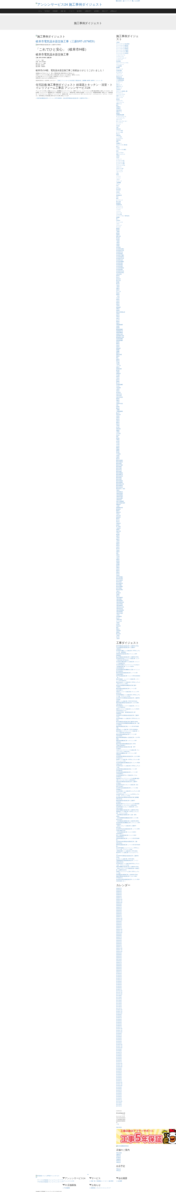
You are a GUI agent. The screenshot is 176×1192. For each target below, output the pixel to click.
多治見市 (118, 392)
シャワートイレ (120, 56)
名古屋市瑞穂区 (120, 261)
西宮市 (118, 566)
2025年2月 (119, 915)
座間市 (118, 529)
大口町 (118, 362)
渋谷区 (118, 455)
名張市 (118, 416)
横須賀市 (118, 509)
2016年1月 (119, 1027)
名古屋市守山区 (120, 258)
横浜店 (119, 1154)
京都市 (118, 402)
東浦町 (118, 282)
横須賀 (118, 534)
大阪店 (119, 1157)
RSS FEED (119, 1127)
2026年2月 (119, 896)
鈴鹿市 (118, 406)
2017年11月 (119, 992)
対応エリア (105, 11)
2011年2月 (119, 1104)
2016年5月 (119, 1021)
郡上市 (118, 383)
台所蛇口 (118, 108)
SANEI (118, 192)
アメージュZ (119, 170)
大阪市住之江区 (120, 607)
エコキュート (119, 81)
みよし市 (118, 291)
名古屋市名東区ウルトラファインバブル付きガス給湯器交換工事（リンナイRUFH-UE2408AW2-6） (127, 666)
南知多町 (118, 307)
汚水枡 (118, 148)
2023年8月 (119, 935)
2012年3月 (119, 1096)
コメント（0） (99, 80)
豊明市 (118, 294)
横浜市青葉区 (119, 460)
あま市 (118, 320)
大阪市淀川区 (119, 608)
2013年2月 (119, 1079)
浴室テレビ (119, 103)
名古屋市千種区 (120, 255)
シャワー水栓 (119, 130)
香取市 (118, 629)
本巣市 (118, 391)
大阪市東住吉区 (120, 602)
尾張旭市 (118, 348)
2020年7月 (119, 962)
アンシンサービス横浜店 (122, 45)
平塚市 (118, 514)
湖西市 (118, 400)
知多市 (118, 318)
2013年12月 (119, 1063)
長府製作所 (119, 195)
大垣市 (118, 378)
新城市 (118, 342)
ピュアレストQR (120, 162)
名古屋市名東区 (120, 249)
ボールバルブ (119, 138)
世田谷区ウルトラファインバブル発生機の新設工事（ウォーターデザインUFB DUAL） (127, 779)
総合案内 (119, 1)
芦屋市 (118, 542)
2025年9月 (119, 904)
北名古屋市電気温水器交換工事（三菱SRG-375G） (75, 98)
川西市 (118, 558)
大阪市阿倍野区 (120, 610)
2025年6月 (119, 909)
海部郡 (118, 327)
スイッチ (118, 124)
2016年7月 (119, 1017)
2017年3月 (119, 1005)
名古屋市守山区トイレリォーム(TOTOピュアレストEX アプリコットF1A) (127, 794)
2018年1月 (119, 989)
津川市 (118, 574)
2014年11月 (119, 1046)
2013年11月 (119, 1065)
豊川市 (118, 283)
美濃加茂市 (119, 369)
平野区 (118, 594)
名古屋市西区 (119, 269)
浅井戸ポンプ (119, 86)
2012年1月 (119, 1099)
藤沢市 (118, 518)
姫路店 (119, 1159)
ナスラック (119, 225)
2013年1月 (119, 1080)
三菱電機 (84, 80)
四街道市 (118, 626)
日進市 (118, 313)
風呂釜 (118, 99)
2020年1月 (119, 972)
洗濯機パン (119, 143)
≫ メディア (108, 1188)
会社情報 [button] (96, 11)
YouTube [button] (47, 11)
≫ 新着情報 (92, 1188)
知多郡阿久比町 (120, 335)
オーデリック (119, 200)
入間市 (118, 635)
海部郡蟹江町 (119, 331)
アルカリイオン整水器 (121, 145)
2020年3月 (119, 968)
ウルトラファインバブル (122, 62)
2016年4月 (119, 1022)
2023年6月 (119, 938)
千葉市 (118, 533)
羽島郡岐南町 (119, 324)
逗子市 (118, 520)
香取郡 (118, 632)
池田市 (118, 551)
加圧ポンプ (119, 84)
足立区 (118, 427)
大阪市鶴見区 (119, 605)
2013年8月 (119, 1069)
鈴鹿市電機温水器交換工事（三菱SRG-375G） (127, 810)
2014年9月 (119, 1049)
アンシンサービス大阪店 (122, 50)
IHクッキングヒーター (121, 121)
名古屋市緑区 (119, 264)
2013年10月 (119, 1066)
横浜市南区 (119, 471)
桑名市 (118, 408)
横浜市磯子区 (119, 474)
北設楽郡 (118, 387)
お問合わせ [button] (113, 11)
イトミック (119, 212)
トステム (118, 211)
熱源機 (118, 67)
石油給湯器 (119, 70)
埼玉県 (118, 239)
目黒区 (118, 449)
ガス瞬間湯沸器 (120, 80)
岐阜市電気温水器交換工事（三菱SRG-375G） (127, 646)
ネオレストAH (119, 168)
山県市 (118, 389)
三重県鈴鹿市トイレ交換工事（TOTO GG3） (127, 851)
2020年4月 (119, 967)
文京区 (118, 444)
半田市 (118, 316)
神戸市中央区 (119, 578)
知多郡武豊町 (119, 339)
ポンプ (118, 83)
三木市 (118, 556)
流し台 (118, 133)
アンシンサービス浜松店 (122, 53)
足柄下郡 (118, 531)
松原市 (118, 569)
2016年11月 (119, 1011)
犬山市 (118, 297)
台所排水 (118, 89)
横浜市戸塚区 (119, 465)
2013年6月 (119, 1073)
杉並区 (118, 435)
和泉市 (118, 572)
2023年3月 (119, 943)
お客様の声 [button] (87, 11)
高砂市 (118, 570)
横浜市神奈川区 (120, 484)
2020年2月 (119, 970)
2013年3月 (119, 1077)
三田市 (118, 540)
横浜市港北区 (119, 487)
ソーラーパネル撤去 (121, 149)
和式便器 (118, 61)
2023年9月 (119, 934)
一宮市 (118, 296)
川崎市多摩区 (119, 498)
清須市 (118, 345)
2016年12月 (119, 1010)
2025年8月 (119, 905)
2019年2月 (119, 976)
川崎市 (118, 490)
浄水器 (118, 126)
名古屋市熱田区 (120, 257)
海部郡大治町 (119, 334)
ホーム (40, 11)
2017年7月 (119, 998)
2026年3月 (119, 894)
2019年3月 (119, 975)
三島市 (118, 638)
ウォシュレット (120, 64)
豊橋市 (118, 356)
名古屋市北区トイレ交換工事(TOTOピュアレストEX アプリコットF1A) (127, 864)
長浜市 (118, 419)
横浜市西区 (119, 466)
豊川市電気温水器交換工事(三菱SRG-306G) (127, 721)
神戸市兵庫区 (119, 589)
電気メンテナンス (120, 154)
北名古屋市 (119, 274)
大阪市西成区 (119, 600)
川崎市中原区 (119, 496)
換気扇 (118, 113)
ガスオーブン (119, 100)
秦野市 (118, 536)
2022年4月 (119, 957)
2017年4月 (119, 1003)
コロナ (118, 223)
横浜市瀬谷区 (119, 462)
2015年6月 (119, 1036)
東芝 (117, 198)
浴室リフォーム (120, 96)
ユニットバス (119, 97)
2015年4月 (119, 1039)
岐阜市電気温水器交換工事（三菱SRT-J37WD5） (66, 41)
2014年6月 (119, 1054)
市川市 (118, 637)
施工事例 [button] (79, 11)
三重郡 (118, 409)
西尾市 (118, 304)
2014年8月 (119, 1050)
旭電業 (118, 217)
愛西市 (118, 353)
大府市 (118, 305)
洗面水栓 (118, 129)
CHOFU (118, 220)
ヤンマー (118, 193)
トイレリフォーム (120, 55)
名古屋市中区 (119, 252)
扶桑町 (118, 351)
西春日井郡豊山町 (120, 312)
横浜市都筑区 (119, 473)
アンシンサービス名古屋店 (68, 80)
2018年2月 (119, 987)
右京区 (118, 446)
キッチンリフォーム (121, 116)
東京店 (119, 1168)
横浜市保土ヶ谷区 (120, 488)
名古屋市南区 (119, 253)
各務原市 (118, 373)
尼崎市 (118, 555)
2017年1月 (119, 1008)
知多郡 (118, 310)
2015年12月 (119, 1028)
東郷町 (118, 350)
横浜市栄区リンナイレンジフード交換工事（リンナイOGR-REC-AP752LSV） (127, 731)
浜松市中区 (119, 394)
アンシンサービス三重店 (122, 51)
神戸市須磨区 (119, 586)
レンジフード (119, 122)
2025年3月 (119, 913)
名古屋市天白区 (120, 271)
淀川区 (118, 452)
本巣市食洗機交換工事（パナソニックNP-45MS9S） (50, 98)
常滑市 (118, 293)
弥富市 (118, 367)
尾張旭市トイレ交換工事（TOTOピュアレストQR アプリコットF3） (127, 812)
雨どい (118, 146)
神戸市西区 (119, 588)
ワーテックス (119, 222)
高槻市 (118, 544)
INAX (117, 174)
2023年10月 (119, 932)
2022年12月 (119, 948)
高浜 (117, 357)
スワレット (119, 159)
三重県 (118, 231)
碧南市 (118, 290)
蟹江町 (118, 370)
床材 (117, 141)
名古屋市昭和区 (120, 268)
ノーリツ (118, 176)
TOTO (117, 157)
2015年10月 (119, 1032)
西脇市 (118, 559)
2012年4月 (119, 1095)
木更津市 (118, 630)
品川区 (118, 441)
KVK (117, 185)
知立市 (118, 277)
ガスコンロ (119, 119)
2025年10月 (119, 902)
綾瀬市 (118, 525)
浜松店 (119, 1160)
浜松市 (118, 421)
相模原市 (118, 504)
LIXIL (117, 173)
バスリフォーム (120, 102)
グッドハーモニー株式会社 (122, 215)
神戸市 (118, 548)
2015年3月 (119, 1041)
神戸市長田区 (119, 580)
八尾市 (118, 615)
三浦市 (118, 506)
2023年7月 (119, 937)
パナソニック (119, 171)
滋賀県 (118, 234)
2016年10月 (119, 1013)
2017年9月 (119, 995)
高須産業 (118, 203)
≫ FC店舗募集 (66, 1188)
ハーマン (118, 209)
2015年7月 (119, 1035)
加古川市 (118, 515)
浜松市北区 (119, 395)
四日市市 (118, 414)
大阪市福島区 (119, 597)
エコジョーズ (119, 69)
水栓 (117, 127)
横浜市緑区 (119, 463)
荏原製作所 (119, 204)
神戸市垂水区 (119, 583)
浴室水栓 (118, 135)
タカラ (118, 187)
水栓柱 (118, 156)
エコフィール (119, 75)
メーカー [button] (71, 11)
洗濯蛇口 (118, 107)
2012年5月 (119, 1093)
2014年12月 (119, 1044)
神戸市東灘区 (119, 577)
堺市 (117, 553)
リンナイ (118, 178)
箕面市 (118, 376)
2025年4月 (119, 912)
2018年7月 (119, 980)
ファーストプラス (120, 94)
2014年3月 (119, 1058)
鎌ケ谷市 (118, 633)
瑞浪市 (118, 359)
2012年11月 (119, 1084)
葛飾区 (118, 430)
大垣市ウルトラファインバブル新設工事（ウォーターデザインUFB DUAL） (127, 750)
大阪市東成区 (119, 611)
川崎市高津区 (119, 495)
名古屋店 (119, 1152)
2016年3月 (119, 1024)
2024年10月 (119, 920)
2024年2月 (119, 926)
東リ (117, 219)
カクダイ (118, 190)
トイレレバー (119, 59)
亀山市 (118, 413)
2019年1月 (119, 978)
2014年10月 (119, 1047)
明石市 (118, 545)
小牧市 (118, 286)
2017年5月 (119, 1002)
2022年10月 (119, 951)
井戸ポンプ (119, 88)
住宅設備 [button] (55, 11)
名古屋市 (118, 247)
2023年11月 (119, 931)
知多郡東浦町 (119, 340)
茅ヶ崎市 (118, 526)
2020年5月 (119, 965)
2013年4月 (119, 1076)
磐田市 (118, 422)
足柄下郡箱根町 (120, 501)
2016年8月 (119, 1016)
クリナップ (119, 181)
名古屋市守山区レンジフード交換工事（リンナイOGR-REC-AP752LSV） (127, 659)
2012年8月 (119, 1088)
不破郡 (118, 364)
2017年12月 (119, 991)
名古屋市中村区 (120, 272)
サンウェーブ (119, 208)
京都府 (118, 245)
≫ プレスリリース (99, 1188)
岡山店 (119, 1162)
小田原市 (118, 528)
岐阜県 (88, 80)
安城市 (118, 326)
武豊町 (118, 372)
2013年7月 (119, 1071)
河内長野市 (119, 616)
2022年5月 (119, 956)
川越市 (118, 622)
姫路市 (118, 539)
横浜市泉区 (119, 479)
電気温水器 (78, 80)
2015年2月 (119, 1043)
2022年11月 (119, 950)
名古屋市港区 (119, 263)
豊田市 (118, 343)
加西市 (118, 567)
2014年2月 (119, 1060)
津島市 (118, 309)
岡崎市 (118, 323)
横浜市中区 (119, 469)
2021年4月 (119, 959)
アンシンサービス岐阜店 (122, 48)
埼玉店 (119, 1170)
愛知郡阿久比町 (120, 337)
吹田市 (118, 547)
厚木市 (118, 521)
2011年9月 (119, 1103)
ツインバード (119, 206)
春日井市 (118, 279)
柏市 (117, 627)
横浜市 (118, 458)
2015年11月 (119, 1030)
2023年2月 (119, 945)
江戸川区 (118, 433)
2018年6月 (119, 981)
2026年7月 (119, 888)
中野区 (118, 439)
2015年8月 (119, 1033)
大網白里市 (119, 619)
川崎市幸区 (119, 499)
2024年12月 (119, 918)
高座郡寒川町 (119, 507)
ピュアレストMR (120, 163)
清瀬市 (118, 457)
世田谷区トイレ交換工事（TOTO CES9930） (127, 729)
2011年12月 (119, 1101)
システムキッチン (120, 118)
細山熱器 (118, 189)
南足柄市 (118, 517)
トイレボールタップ (121, 58)
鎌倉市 (118, 510)
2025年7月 (119, 907)
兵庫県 (118, 244)
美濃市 (118, 381)
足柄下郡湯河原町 (120, 503)
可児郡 (118, 375)
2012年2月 (119, 1098)
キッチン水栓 (119, 132)
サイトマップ (127, 1)
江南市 (118, 285)
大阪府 (118, 242)
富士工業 (118, 201)
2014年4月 (119, 1057)
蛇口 (117, 105)
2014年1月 (119, 1062)
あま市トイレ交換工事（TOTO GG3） (125, 859)
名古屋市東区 (119, 266)
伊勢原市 (118, 523)
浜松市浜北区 (119, 397)
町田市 (118, 424)
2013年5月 (119, 1074)
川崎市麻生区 (119, 492)
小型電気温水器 (120, 78)
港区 (117, 436)
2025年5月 (119, 910)
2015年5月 (119, 1038)
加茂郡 (118, 564)
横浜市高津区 (119, 482)
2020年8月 (119, 961)
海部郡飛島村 (119, 332)
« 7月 (117, 1124)
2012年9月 (119, 1087)
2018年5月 (119, 983)
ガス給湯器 (119, 66)
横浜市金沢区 (119, 476)
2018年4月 (119, 984)
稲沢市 (118, 315)
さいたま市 (119, 621)
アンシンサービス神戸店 (122, 47)
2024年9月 (119, 921)
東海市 (118, 321)
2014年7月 (119, 1052)
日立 (117, 197)
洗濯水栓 (118, 140)
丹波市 (118, 575)
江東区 (118, 432)
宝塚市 (118, 550)
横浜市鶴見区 (119, 485)
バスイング (119, 73)
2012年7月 (119, 1090)
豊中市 (118, 596)
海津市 (118, 299)
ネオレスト (119, 167)
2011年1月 (119, 1106)
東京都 (118, 238)
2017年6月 (119, 1000)
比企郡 (118, 624)
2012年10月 (119, 1085)
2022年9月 (119, 953)
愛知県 (118, 228)
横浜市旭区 (119, 468)
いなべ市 (118, 365)
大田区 (118, 425)
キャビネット (119, 92)
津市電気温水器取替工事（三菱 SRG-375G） (127, 874)
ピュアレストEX (120, 160)
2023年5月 (119, 940)
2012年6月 (119, 1092)
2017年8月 (119, 997)
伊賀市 (118, 417)
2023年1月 (119, 946)
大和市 (118, 537)
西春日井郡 (119, 354)
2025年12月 (119, 899)
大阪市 (118, 591)
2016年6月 (119, 1019)
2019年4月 (119, 973)
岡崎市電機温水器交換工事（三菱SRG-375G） (127, 866)
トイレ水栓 (119, 137)
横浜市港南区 (119, 481)
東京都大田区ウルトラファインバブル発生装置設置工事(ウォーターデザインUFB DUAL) (127, 804)
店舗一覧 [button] (63, 11)
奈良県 (118, 561)
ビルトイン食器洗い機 (121, 91)
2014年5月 (119, 1055)
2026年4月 (119, 893)
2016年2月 (119, 1025)
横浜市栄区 (119, 477)
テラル (118, 184)
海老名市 (118, 512)
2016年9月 (119, 1014)
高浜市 (118, 361)
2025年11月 (119, 901)
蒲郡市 (118, 288)
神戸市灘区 (119, 585)
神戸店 (119, 1155)
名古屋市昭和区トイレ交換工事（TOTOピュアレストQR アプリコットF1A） (128, 695)
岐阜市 (92, 80)
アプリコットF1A (120, 165)
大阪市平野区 (119, 604)
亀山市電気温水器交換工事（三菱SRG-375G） (127, 657)
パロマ (118, 179)
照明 (117, 151)
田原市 (118, 302)
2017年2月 (119, 1006)
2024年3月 (119, 924)
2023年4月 (119, 942)
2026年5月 (119, 891)
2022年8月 (119, 954)
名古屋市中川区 (120, 250)
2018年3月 (119, 986)
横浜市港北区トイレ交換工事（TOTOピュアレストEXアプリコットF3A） (128, 682)
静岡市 (118, 398)
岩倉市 (118, 346)
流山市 (118, 618)
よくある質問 (136, 1)
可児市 (118, 386)
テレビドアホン (120, 152)
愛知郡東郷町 (119, 329)
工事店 (59, 80)
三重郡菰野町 (119, 411)
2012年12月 (119, 1082)
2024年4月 (119, 923)
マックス (118, 227)
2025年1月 (119, 916)
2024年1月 (119, 927)
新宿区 (118, 438)
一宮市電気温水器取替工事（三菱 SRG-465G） (128, 821)
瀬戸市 (118, 275)
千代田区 (118, 454)
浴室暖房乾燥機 (120, 115)
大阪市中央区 (119, 613)
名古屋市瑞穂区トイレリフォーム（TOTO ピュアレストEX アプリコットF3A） (127, 848)
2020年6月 (119, 964)
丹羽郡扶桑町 (119, 384)
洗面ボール (119, 111)
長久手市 (118, 280)
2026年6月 (119, 890)
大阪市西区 (119, 599)
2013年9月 (119, 1068)
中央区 (118, 443)
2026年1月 (119, 898)
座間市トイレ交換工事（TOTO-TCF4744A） (127, 701)
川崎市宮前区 (119, 493)
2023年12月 (119, 929)
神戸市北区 (119, 581)
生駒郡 (118, 563)
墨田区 (118, 447)
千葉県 (118, 241)
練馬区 (118, 451)
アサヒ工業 (119, 214)
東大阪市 (118, 593)
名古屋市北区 (119, 260)
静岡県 (118, 233)
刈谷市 (118, 301)
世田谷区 (118, 428)
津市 (117, 405)
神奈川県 (118, 236)
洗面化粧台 (119, 110)
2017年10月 (119, 994)
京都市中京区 (119, 403)
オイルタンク (119, 72)
